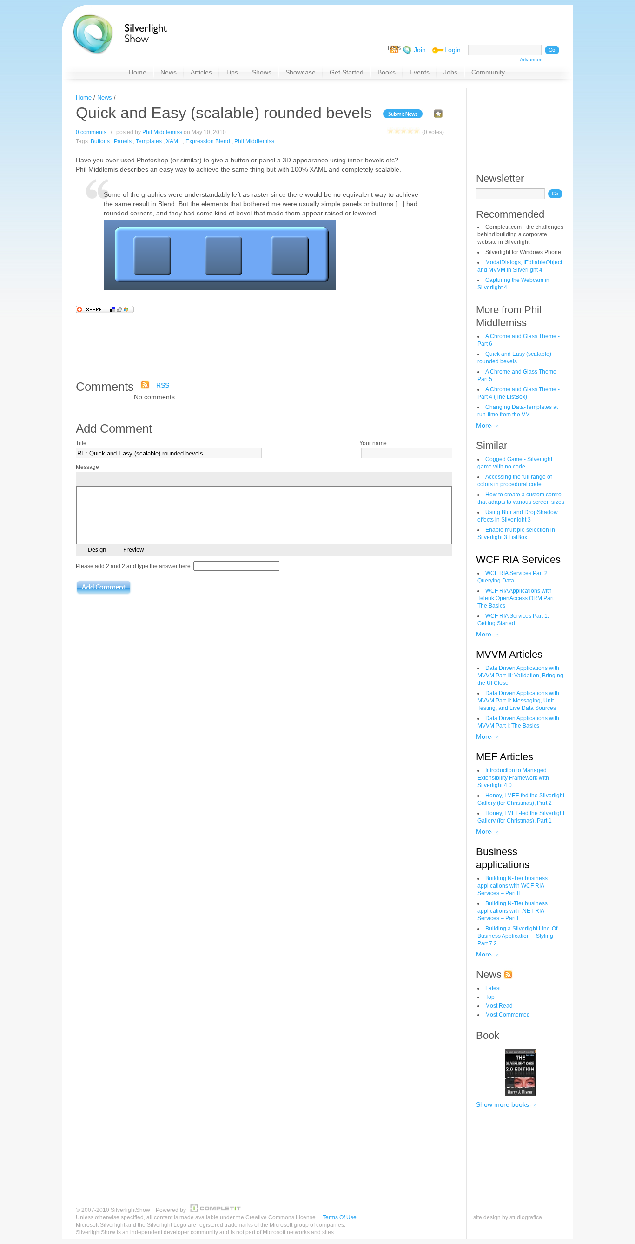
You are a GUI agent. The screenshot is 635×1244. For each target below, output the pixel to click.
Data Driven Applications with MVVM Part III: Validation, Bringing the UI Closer (520, 675)
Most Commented (507, 1014)
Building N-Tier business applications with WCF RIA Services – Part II (512, 885)
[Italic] (94, 479)
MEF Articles (504, 756)
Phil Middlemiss (162, 132)
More (483, 425)
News (104, 97)
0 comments (91, 132)
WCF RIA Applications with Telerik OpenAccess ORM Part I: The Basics (517, 598)
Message (87, 467)
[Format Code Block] (192, 479)
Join (420, 50)
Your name (373, 443)
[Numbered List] (131, 479)
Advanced (531, 59)
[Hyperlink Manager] (167, 479)
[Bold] (83, 479)
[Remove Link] (178, 479)
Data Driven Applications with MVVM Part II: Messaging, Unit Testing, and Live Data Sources (518, 700)
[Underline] (106, 479)
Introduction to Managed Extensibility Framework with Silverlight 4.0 (513, 778)
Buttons (100, 141)
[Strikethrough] (117, 479)
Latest (493, 988)
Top (490, 997)
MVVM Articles (509, 654)
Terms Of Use (340, 1217)
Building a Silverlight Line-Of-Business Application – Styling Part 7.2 (518, 936)
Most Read (499, 1006)
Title (81, 443)
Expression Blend (207, 141)
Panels (123, 141)
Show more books (502, 1104)
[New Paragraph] (156, 479)
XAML (173, 141)
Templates (149, 141)
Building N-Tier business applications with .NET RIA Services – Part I (512, 911)
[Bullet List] (142, 479)
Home (84, 97)
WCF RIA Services (518, 559)
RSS (162, 385)
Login (452, 50)
